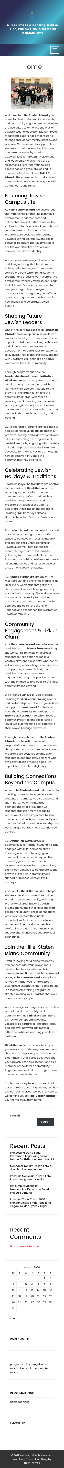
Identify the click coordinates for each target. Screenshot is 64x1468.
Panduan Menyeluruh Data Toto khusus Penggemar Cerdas (30, 1177)
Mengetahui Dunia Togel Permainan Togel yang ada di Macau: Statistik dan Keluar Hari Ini (32, 1156)
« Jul (12, 1318)
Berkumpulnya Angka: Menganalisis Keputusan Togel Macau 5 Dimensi (29, 1189)
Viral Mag (42, 1459)
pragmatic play (20, 1364)
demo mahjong (20, 1402)
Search (15, 1115)
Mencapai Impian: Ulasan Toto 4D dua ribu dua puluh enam (31, 1167)
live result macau (31, 1368)
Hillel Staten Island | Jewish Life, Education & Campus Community (33, 29)
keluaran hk (17, 1423)
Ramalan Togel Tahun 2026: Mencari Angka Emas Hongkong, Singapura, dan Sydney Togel (30, 1203)
